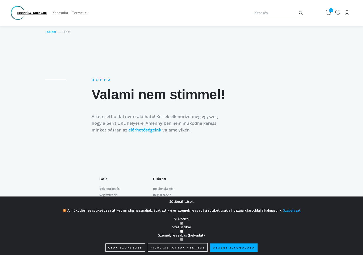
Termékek (80, 12)
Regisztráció (108, 195)
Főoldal (50, 32)
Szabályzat (292, 210)
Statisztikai (181, 227)
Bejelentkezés (109, 189)
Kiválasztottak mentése (177, 247)
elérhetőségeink (144, 130)
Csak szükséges (125, 247)
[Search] (301, 13)
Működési (181, 219)
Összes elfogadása (234, 247)
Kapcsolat (60, 12)
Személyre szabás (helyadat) (181, 235)
